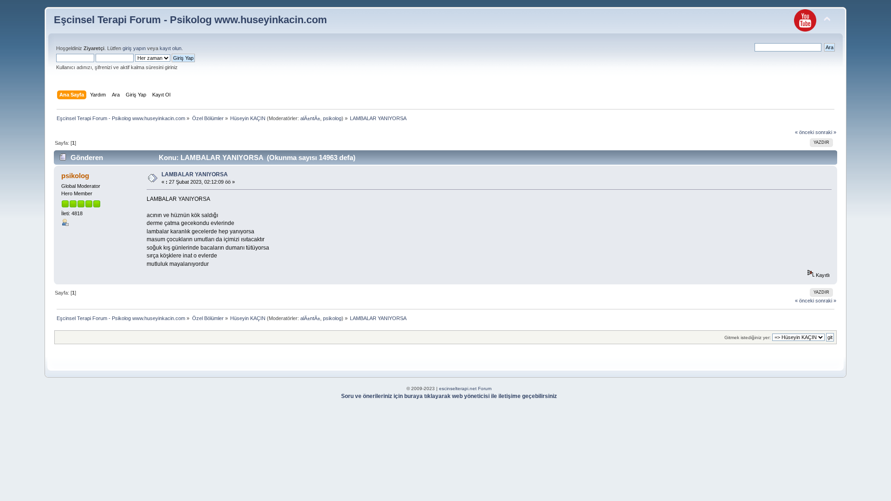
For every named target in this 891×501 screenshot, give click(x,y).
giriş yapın (134, 48)
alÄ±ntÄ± (310, 118)
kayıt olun (170, 48)
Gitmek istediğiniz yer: (747, 337)
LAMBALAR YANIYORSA (194, 174)
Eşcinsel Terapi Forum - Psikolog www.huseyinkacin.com (190, 20)
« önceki (804, 132)
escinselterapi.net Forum (465, 388)
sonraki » (825, 132)
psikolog (332, 118)
